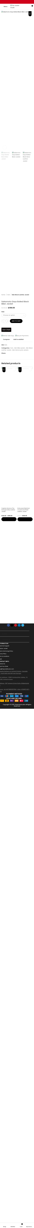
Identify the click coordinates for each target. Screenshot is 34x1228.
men (8, 295)
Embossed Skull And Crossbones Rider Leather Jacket (23, 509)
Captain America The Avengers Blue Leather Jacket (8, 509)
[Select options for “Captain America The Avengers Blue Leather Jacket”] (9, 519)
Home (3, 295)
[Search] (28, 6)
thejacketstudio (20, 704)
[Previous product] (28, 298)
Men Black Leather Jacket (20, 295)
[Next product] (32, 298)
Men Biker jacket (19, 348)
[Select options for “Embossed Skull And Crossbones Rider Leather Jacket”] (25, 519)
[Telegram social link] (21, 2)
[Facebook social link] (13, 2)
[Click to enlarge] (5, 147)
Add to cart (16, 321)
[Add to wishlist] (14, 369)
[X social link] (15, 2)
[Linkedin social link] (19, 2)
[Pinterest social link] (17, 2)
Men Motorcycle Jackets (20, 350)
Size (2, 312)
